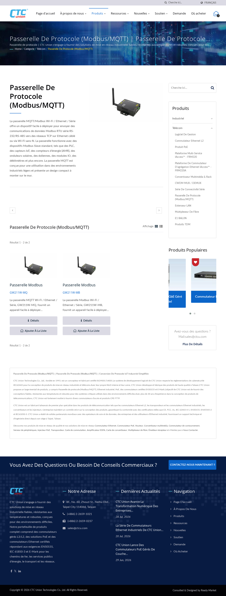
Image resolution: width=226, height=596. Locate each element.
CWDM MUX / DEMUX (188, 183)
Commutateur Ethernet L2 (189, 141)
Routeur (139, 426)
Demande (179, 13)
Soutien (160, 13)
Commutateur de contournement (184, 426)
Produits (98, 13)
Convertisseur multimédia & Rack (193, 177)
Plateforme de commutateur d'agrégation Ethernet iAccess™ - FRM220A (193, 167)
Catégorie (29, 49)
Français (210, 2)
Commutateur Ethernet (105, 426)
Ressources (119, 13)
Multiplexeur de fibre (187, 212)
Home (18, 49)
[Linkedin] (19, 571)
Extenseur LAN (183, 205)
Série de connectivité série (190, 189)
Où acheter (198, 13)
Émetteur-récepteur (157, 430)
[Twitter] (15, 571)
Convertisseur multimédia (156, 426)
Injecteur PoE (44, 430)
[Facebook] (11, 571)
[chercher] (165, 2)
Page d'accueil (45, 13)
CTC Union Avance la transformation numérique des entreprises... (137, 506)
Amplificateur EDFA (96, 430)
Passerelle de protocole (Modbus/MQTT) (70, 49)
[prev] (12, 210)
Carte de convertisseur (116, 430)
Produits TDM (182, 224)
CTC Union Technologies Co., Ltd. (48, 590)
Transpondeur (57, 430)
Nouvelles (141, 13)
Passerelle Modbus (26, 284)
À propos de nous (72, 13)
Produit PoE (181, 147)
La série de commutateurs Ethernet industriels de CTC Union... (139, 528)
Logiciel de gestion (185, 134)
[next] (159, 210)
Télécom (41, 49)
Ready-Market (208, 590)
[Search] (212, 88)
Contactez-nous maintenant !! (192, 465)
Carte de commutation (75, 430)
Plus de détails (193, 344)
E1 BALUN (181, 218)
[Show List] (161, 226)
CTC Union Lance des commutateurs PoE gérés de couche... (135, 549)
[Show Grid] (156, 226)
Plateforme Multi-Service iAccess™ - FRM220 (188, 155)
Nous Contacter (190, 430)
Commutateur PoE (125, 426)
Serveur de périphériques (25, 430)
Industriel (178, 118)
